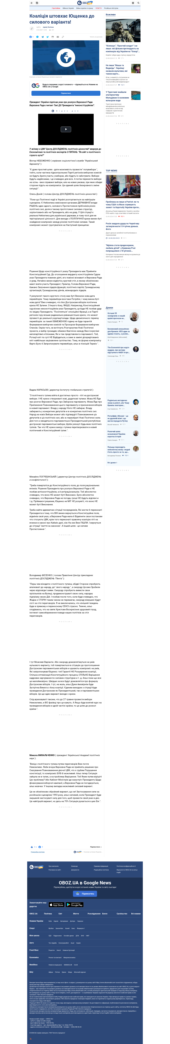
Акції (72, 943)
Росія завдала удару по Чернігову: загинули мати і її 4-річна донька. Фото (122, 226)
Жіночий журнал (80, 972)
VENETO (99, 8)
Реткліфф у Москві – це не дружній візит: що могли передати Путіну (118, 418)
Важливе (111, 14)
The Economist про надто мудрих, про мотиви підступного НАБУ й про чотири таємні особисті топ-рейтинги (118, 350)
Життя (76, 914)
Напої (59, 950)
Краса (64, 972)
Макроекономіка (69, 957)
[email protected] (56, 1027)
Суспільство (122, 914)
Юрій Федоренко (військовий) (117, 337)
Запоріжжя (64, 921)
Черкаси (80, 921)
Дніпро (72, 921)
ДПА (77, 936)
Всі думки (112, 463)
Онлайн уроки (69, 936)
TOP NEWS (111, 170)
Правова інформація (101, 866)
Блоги (104, 914)
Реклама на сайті (55, 870)
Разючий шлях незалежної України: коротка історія (117, 434)
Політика (48, 914)
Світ (60, 914)
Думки (109, 307)
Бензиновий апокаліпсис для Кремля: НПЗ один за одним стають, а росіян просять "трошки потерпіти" (119, 331)
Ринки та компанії (55, 957)
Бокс (73, 928)
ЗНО (82, 936)
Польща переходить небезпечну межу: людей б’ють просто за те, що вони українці (119, 449)
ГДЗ (50, 936)
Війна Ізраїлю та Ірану (84, 8)
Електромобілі (64, 943)
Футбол (51, 928)
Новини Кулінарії (69, 950)
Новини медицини (55, 965)
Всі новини (136, 914)
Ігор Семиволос (113, 409)
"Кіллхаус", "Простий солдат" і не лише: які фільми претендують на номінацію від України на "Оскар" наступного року (122, 49)
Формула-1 (81, 928)
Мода (70, 972)
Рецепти (52, 950)
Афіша (51, 972)
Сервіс (78, 943)
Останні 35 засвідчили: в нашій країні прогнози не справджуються (116, 316)
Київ (50, 921)
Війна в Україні (68, 8)
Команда (74, 866)
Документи (75, 870)
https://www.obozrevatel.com (105, 982)
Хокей (67, 928)
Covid (76, 965)
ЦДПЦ (38, 27)
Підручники (57, 936)
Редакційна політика (38, 852)
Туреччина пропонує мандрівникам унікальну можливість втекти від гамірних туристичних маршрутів (115, 108)
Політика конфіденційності (126, 866)
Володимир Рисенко (114, 456)
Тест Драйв (53, 943)
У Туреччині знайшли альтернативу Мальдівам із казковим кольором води (117, 96)
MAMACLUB (68, 965)
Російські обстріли (111, 8)
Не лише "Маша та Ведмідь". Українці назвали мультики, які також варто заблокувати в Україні (116, 69)
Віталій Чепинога (113, 424)
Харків (56, 921)
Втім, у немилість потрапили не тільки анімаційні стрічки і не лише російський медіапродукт (117, 79)
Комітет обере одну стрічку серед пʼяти (120, 55)
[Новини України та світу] (78, 852)
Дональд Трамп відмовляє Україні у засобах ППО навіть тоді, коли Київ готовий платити (122, 212)
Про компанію (54, 866)
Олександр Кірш (113, 356)
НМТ (87, 936)
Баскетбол (59, 928)
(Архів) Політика (48, 27)
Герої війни (56, 8)
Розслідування (94, 914)
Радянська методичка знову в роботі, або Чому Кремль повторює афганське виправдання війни (118, 403)
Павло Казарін (112, 322)
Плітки (57, 972)
